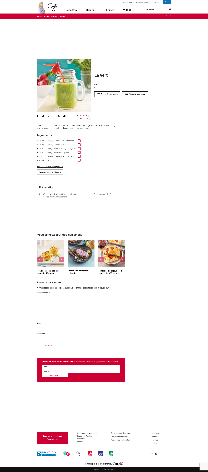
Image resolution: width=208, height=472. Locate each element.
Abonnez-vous (142, 2)
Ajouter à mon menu (137, 94)
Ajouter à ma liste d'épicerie (50, 172)
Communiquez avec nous (87, 433)
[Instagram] (170, 16)
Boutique (155, 2)
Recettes (71, 10)
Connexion (127, 2)
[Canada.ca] (118, 463)
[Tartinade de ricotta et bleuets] (81, 253)
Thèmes (109, 10)
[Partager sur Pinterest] (48, 116)
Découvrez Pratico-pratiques (85, 437)
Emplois (80, 442)
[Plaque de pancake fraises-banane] (111, 253)
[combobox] (157, 9)
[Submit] (169, 9)
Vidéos (127, 9)
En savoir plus (52, 437)
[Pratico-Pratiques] (47, 453)
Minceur (90, 10)
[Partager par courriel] (64, 116)
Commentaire (43, 293)
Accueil (39, 16)
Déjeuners (54, 16)
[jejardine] (111, 453)
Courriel (41, 334)
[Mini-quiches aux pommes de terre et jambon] (50, 253)
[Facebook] (166, 16)
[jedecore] (100, 453)
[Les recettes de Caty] (47, 7)
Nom (39, 323)
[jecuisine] (90, 453)
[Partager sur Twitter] (43, 116)
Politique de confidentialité (121, 440)
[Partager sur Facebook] (37, 116)
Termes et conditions (119, 436)
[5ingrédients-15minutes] (67, 453)
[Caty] (79, 453)
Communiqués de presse (121, 433)
